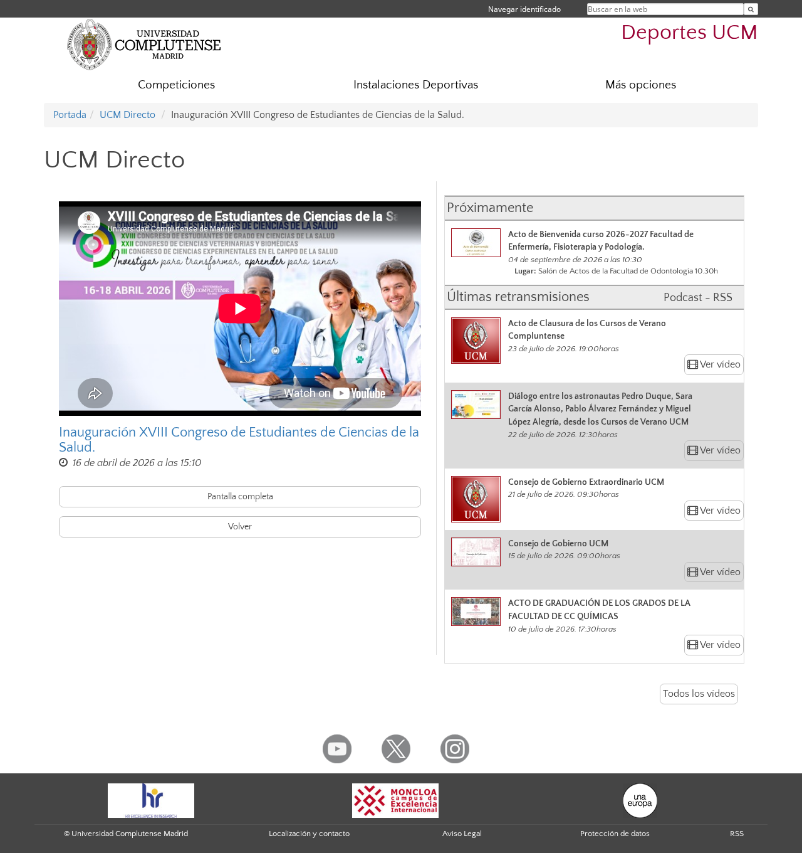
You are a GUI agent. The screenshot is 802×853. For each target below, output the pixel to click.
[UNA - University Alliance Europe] (640, 799)
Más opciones (640, 85)
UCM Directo (127, 114)
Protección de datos (615, 833)
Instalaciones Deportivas (415, 85)
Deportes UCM (689, 33)
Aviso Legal (462, 833)
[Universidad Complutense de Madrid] (144, 44)
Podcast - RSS (698, 298)
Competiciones (176, 85)
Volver (240, 527)
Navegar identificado (524, 9)
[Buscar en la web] (751, 9)
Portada (69, 114)
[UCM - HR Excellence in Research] (151, 799)
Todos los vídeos (699, 693)
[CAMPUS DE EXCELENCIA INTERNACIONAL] (395, 799)
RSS (737, 833)
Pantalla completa (240, 497)
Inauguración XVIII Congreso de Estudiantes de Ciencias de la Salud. (239, 440)
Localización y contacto (309, 833)
